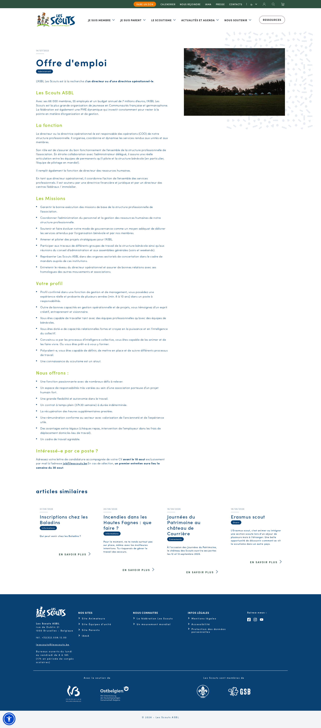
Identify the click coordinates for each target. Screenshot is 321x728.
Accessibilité (201, 624)
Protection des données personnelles (209, 630)
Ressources (272, 20)
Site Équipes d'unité (96, 624)
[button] (9, 718)
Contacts (235, 4)
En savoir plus (72, 554)
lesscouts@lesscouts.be (52, 644)
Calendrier (167, 4)
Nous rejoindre (190, 4)
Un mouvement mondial (154, 624)
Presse (220, 4)
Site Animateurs (93, 618)
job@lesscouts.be (75, 463)
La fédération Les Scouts (155, 618)
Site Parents (91, 630)
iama (208, 4)
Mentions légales (204, 618)
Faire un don (144, 4)
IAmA (85, 635)
